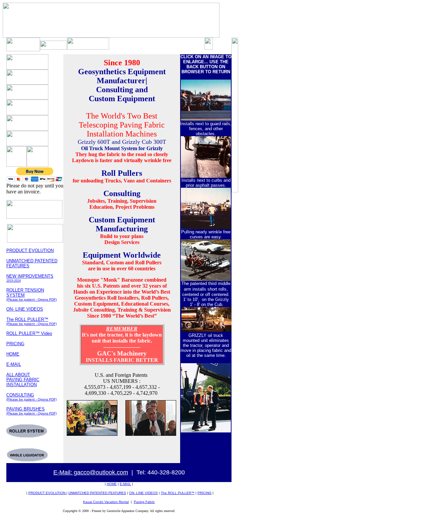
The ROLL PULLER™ (31, 321)
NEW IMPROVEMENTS (29, 276)
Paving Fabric (144, 502)
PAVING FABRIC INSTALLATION (22, 382)
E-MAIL (125, 484)
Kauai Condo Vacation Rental (106, 502)
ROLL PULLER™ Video (29, 333)
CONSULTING (20, 394)
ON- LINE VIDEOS (24, 309)
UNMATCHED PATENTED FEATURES (97, 493)
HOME (12, 354)
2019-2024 (13, 280)
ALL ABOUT (18, 374)
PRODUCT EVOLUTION (30, 250)
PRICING (15, 343)
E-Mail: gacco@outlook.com (90, 472)
